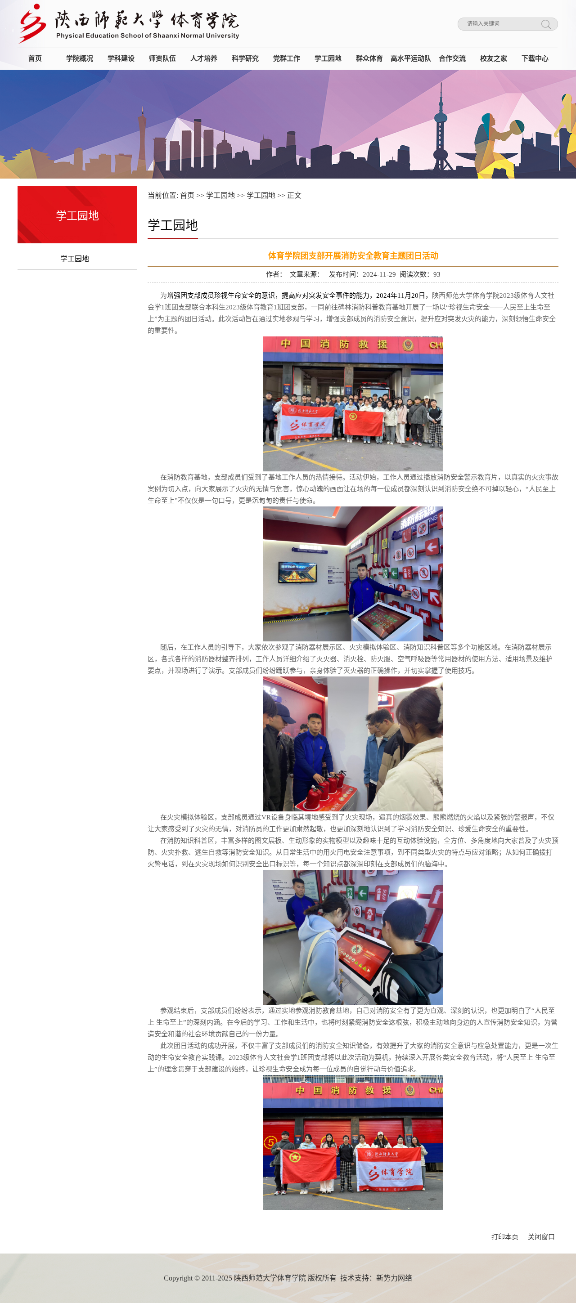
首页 (187, 195)
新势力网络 (394, 1278)
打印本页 (504, 1236)
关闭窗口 (541, 1236)
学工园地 (74, 259)
